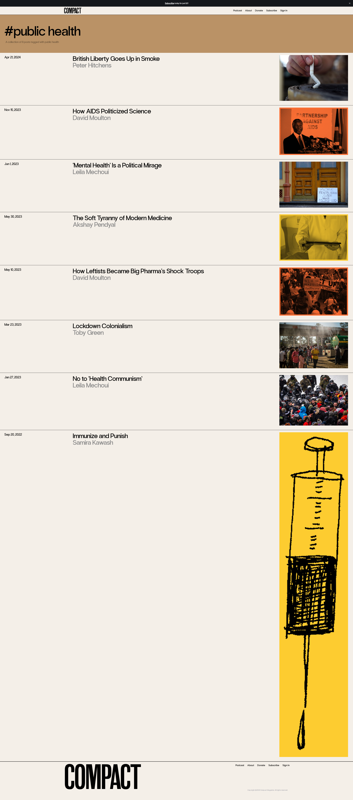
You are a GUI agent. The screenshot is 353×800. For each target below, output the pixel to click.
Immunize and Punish (100, 436)
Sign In (283, 10)
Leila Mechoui (91, 172)
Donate (259, 10)
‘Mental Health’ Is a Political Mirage (117, 165)
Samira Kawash (93, 442)
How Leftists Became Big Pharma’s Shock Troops (138, 271)
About (248, 10)
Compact (72, 10)
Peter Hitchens (92, 65)
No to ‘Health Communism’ (107, 379)
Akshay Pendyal (94, 225)
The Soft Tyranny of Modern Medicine (122, 218)
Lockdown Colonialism (102, 326)
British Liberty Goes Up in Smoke (116, 59)
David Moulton (92, 118)
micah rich (284, 788)
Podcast (237, 10)
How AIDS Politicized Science (112, 111)
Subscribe (271, 10)
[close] (349, 3)
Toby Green (88, 333)
